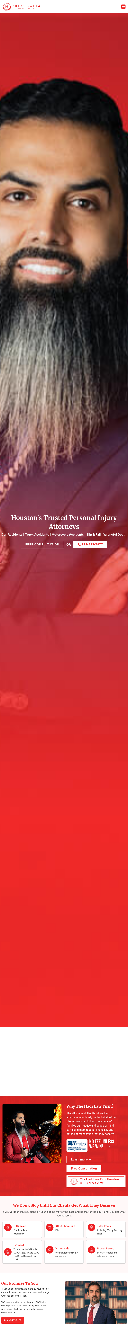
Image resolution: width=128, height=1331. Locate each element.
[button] (123, 7)
